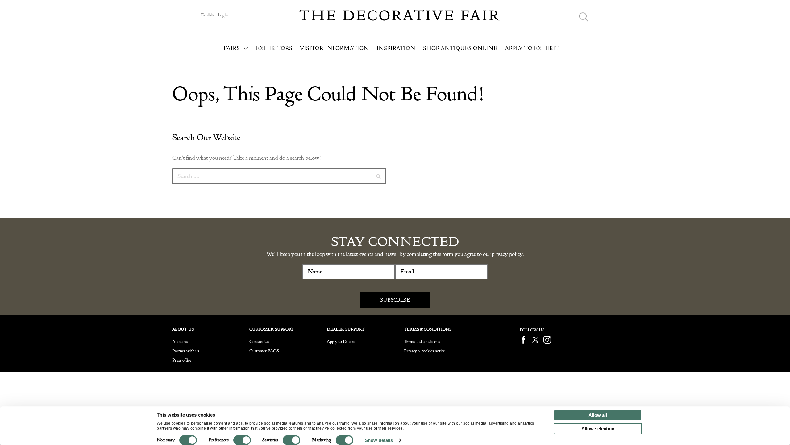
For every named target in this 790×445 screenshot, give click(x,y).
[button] (583, 17)
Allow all (597, 415)
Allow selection (597, 428)
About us (180, 341)
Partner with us (185, 351)
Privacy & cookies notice (424, 351)
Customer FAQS (264, 351)
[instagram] (547, 340)
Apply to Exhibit (341, 341)
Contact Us (259, 341)
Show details (379, 440)
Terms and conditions (422, 341)
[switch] (242, 440)
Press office (181, 360)
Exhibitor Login (214, 15)
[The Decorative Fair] (399, 12)
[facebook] (523, 340)
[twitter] (535, 340)
